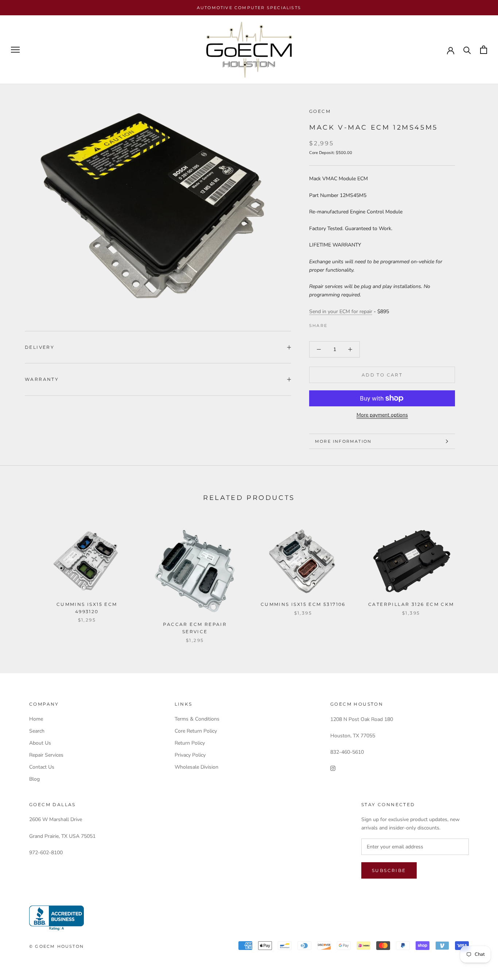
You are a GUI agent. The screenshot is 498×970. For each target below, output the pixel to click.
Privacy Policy (190, 755)
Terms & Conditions (197, 718)
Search (36, 731)
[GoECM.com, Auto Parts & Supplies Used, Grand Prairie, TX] (56, 918)
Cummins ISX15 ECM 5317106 (303, 604)
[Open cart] (483, 50)
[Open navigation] (15, 50)
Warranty (42, 379)
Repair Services (46, 755)
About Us (40, 743)
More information (343, 441)
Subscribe (389, 870)
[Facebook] (334, 324)
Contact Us (41, 767)
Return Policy (190, 743)
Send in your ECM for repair (340, 311)
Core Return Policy (196, 731)
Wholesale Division (196, 767)
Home (36, 718)
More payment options (382, 414)
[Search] (467, 50)
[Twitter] (344, 324)
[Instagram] (332, 768)
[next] (475, 578)
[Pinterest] (353, 324)
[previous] (23, 578)
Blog (34, 779)
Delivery (39, 347)
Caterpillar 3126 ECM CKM (411, 604)
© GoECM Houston (56, 946)
